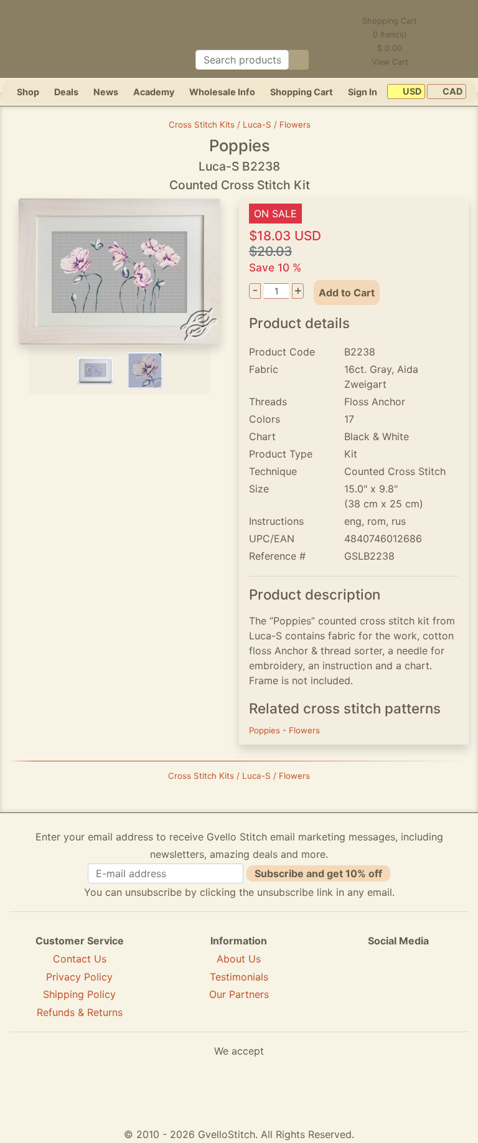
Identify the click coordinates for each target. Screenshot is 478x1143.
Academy (153, 92)
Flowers (304, 730)
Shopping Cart (301, 92)
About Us (239, 958)
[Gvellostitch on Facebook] (355, 986)
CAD (451, 92)
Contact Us (79, 958)
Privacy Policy (79, 977)
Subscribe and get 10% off (318, 873)
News (105, 92)
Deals (66, 92)
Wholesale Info (222, 92)
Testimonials (239, 977)
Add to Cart (347, 292)
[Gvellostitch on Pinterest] (398, 986)
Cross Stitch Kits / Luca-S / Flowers (240, 124)
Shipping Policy (79, 994)
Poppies (266, 730)
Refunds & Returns (80, 1012)
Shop (28, 92)
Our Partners (239, 994)
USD (411, 92)
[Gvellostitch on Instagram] (441, 986)
